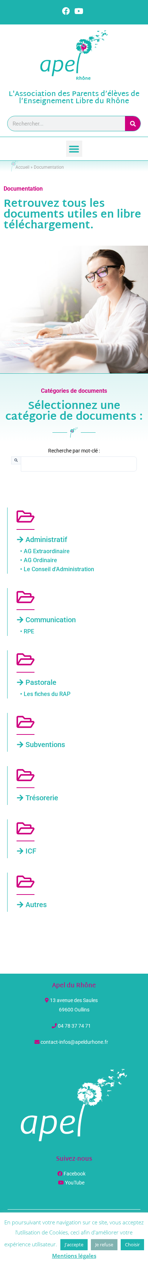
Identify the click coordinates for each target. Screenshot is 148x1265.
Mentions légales (74, 1255)
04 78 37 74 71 (74, 1026)
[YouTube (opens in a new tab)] (78, 11)
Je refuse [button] (104, 1244)
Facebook (74, 1174)
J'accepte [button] (74, 1244)
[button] (74, 149)
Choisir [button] (132, 1244)
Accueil (22, 167)
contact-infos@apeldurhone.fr (74, 1042)
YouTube (74, 1183)
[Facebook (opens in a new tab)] (67, 11)
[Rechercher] (132, 123)
